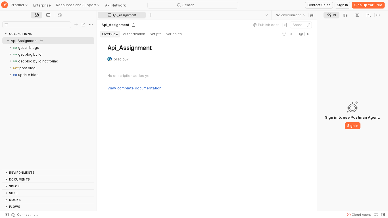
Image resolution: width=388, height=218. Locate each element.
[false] (284, 25)
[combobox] (290, 15)
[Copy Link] (308, 25)
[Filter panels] (6, 25)
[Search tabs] (266, 15)
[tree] (48, 103)
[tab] (36, 15)
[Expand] (10, 47)
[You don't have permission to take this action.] (150, 15)
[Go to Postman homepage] (4, 5)
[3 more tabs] (378, 15)
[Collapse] (8, 40)
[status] (24, 214)
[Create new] (76, 24)
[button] (311, 15)
